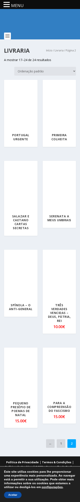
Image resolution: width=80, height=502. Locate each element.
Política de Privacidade (22, 462)
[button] (7, 4)
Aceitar (12, 494)
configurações (52, 487)
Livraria (59, 50)
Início (49, 50)
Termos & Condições (56, 462)
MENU (17, 5)
